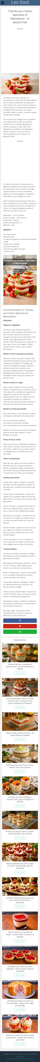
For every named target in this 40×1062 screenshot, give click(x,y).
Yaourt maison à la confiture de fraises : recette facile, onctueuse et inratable (20, 934)
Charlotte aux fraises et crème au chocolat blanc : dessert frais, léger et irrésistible (20, 1003)
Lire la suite (20, 673)
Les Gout (20, 2)
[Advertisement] (20, 50)
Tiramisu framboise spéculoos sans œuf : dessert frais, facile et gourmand (20, 900)
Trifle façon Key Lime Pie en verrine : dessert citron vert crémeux (20, 766)
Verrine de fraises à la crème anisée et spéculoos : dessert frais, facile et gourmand (20, 1037)
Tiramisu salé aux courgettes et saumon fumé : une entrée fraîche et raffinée (20, 666)
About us (24, 1059)
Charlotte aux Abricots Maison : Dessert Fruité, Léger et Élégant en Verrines (20, 799)
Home (8, 1059)
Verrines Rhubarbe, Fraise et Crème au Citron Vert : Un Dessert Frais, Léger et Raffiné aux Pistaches (20, 701)
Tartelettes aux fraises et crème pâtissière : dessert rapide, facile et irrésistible (20, 969)
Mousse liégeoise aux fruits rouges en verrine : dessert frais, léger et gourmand (20, 866)
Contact (31, 1059)
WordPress (20, 1056)
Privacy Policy (16, 1059)
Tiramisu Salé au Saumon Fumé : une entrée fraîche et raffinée (20, 734)
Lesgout (25, 1054)
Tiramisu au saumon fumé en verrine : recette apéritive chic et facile (20, 832)
